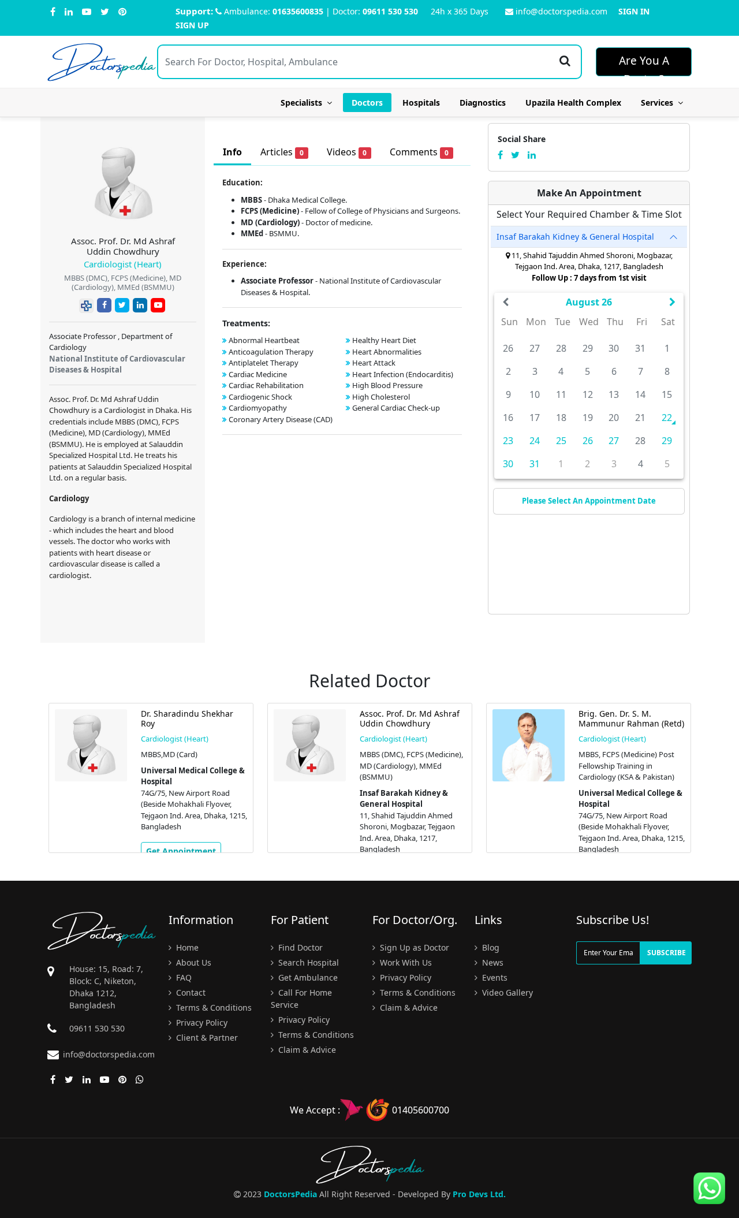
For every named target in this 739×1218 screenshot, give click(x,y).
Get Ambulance (307, 977)
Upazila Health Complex (573, 102)
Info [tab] (232, 152)
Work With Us (405, 962)
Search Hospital (307, 962)
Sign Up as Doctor (413, 947)
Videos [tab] (347, 152)
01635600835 (298, 11)
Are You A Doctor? (644, 64)
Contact (190, 992)
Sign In (634, 11)
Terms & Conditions (213, 1007)
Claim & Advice (306, 1049)
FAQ (183, 977)
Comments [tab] (419, 152)
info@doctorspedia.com (561, 11)
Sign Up (192, 25)
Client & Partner (206, 1037)
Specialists (304, 102)
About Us (192, 962)
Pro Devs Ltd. (479, 1194)
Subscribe (666, 953)
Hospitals (421, 102)
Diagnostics (483, 102)
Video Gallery (506, 992)
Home (186, 947)
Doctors (367, 102)
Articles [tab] (282, 152)
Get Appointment (181, 850)
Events (493, 977)
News (491, 962)
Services (659, 102)
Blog (489, 947)
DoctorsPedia (290, 1194)
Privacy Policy (200, 1022)
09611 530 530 (390, 11)
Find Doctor (299, 947)
